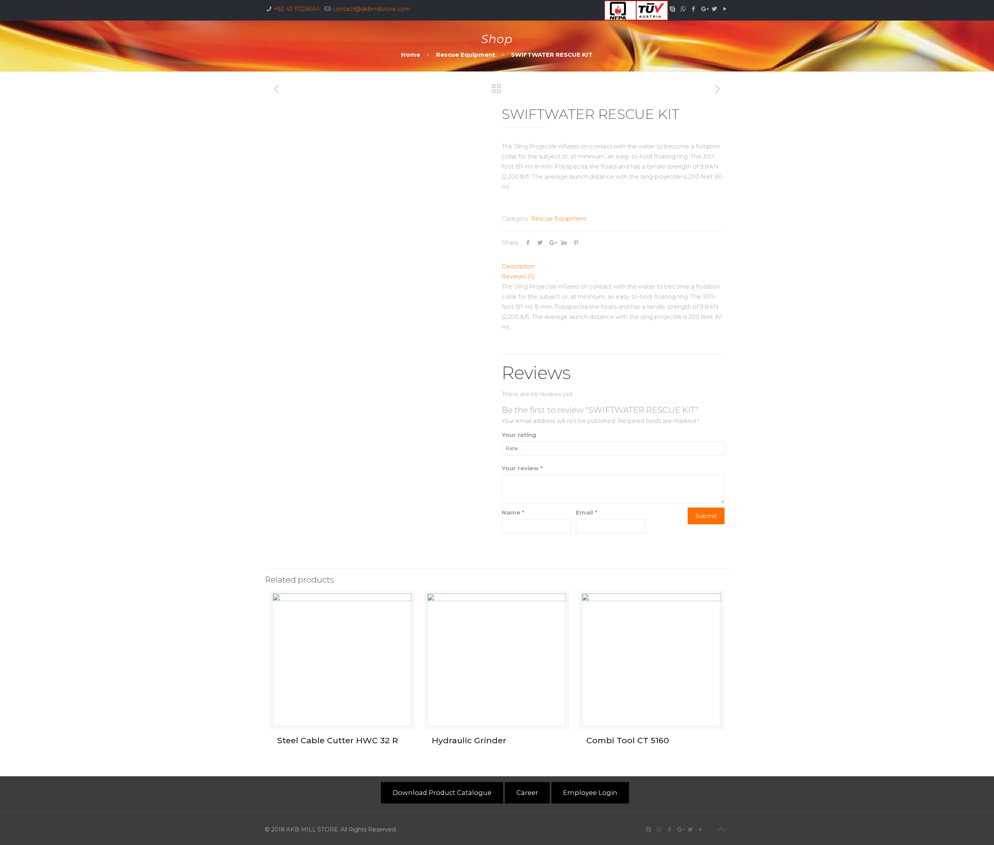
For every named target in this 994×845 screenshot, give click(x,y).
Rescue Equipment (465, 54)
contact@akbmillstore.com (371, 8)
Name (513, 512)
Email (586, 512)
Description (518, 266)
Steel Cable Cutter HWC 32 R (337, 740)
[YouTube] (725, 8)
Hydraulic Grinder (469, 740)
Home (410, 54)
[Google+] (704, 8)
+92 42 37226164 (297, 8)
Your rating (519, 434)
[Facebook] (694, 8)
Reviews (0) (518, 276)
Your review (522, 468)
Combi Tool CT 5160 (628, 740)
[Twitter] (715, 8)
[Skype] (673, 8)
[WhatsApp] (683, 8)
